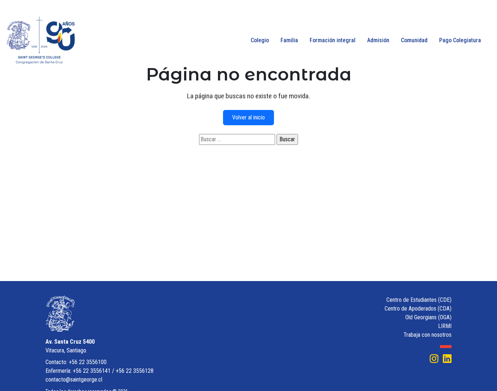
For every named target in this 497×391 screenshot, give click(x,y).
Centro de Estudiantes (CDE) (419, 299)
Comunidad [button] (414, 40)
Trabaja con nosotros (427, 334)
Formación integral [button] (332, 40)
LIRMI (445, 326)
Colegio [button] (260, 40)
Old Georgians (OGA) (428, 317)
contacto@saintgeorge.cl (73, 379)
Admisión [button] (378, 40)
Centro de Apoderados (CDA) (418, 308)
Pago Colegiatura (460, 40)
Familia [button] (289, 40)
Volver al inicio (248, 117)
